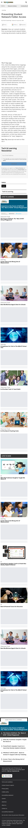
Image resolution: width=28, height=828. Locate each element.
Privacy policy (5, 788)
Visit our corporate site (13, 771)
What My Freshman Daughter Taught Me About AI (15, 740)
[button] (2, 2)
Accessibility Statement (7, 811)
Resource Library (12, 6)
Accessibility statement (7, 795)
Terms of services (19, 168)
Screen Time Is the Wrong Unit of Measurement (13, 760)
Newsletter (23, 24)
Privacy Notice (21, 169)
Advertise (4, 802)
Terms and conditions (7, 782)
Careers (4, 798)
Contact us (4, 808)
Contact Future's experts (8, 785)
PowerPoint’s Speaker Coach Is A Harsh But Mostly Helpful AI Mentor (14, 747)
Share (5, 24)
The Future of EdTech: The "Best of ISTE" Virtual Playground (14, 734)
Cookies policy (5, 792)
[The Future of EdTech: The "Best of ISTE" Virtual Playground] (14, 729)
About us (4, 805)
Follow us (16, 24)
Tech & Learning (7, 20)
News (3, 186)
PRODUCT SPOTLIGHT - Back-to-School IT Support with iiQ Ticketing (14, 753)
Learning (4, 10)
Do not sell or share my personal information (13, 815)
